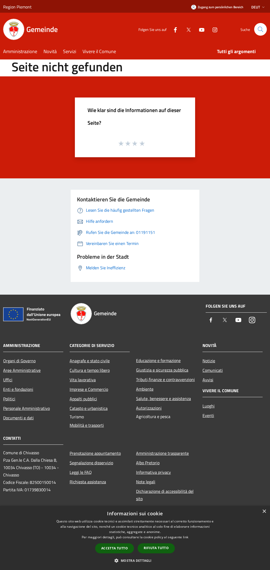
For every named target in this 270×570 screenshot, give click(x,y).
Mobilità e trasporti (87, 425)
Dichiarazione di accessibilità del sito (165, 495)
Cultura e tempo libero (90, 370)
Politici (9, 399)
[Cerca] (260, 29)
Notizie (208, 361)
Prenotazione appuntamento (95, 453)
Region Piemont (17, 7)
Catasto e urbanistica (89, 408)
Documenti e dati (18, 418)
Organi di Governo (19, 361)
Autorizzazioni (149, 408)
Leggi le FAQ (81, 472)
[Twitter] (186, 29)
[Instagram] (213, 29)
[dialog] (135, 538)
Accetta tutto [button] (114, 548)
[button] (134, 560)
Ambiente (144, 389)
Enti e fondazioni (18, 389)
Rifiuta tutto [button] (156, 548)
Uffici (7, 380)
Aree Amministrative (22, 370)
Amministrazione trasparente (162, 453)
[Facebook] (173, 29)
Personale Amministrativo (26, 408)
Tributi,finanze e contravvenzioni (165, 379)
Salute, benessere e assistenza (163, 398)
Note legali (145, 482)
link (185, 537)
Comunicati (212, 370)
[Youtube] (199, 29)
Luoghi (208, 406)
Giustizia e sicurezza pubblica (162, 370)
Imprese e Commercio (89, 389)
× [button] (264, 511)
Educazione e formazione (158, 360)
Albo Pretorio (148, 463)
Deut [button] (255, 7)
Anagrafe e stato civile (90, 361)
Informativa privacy (153, 472)
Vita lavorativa (83, 380)
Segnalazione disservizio (91, 463)
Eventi (208, 415)
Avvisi (207, 380)
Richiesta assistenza (88, 482)
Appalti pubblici (83, 399)
